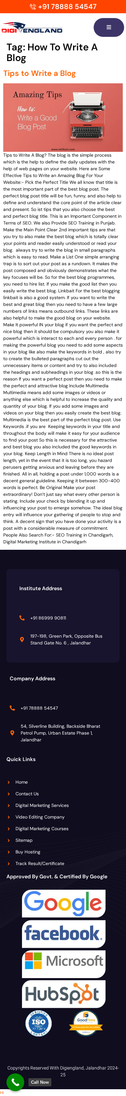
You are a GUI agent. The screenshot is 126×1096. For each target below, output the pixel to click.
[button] (2, 1092)
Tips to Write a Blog (39, 73)
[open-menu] (108, 27)
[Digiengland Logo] (42, 27)
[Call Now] (15, 1082)
